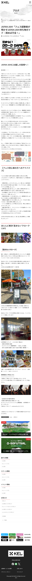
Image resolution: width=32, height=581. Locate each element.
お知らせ (15, 417)
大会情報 (4, 516)
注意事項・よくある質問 (6, 568)
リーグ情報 (4, 520)
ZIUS (16, 577)
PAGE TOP (29, 562)
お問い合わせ (20, 568)
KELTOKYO (21, 406)
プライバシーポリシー (6, 572)
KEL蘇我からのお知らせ (7, 503)
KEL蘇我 (3, 460)
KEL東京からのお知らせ (7, 509)
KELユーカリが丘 (5, 463)
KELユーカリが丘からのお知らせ (9, 506)
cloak (11, 417)
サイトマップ (20, 572)
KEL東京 (3, 466)
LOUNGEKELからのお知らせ (8, 512)
